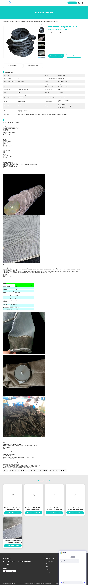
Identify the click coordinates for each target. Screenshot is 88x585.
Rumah (33, 2)
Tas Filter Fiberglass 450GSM (17, 470)
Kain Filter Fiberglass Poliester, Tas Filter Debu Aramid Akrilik (75, 508)
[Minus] (84, 552)
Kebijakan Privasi (7, 583)
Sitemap (13, 583)
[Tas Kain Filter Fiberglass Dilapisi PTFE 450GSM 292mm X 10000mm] (19, 42)
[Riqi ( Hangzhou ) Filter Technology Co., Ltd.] (9, 3)
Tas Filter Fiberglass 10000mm (58, 470)
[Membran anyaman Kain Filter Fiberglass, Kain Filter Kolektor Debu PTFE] (12, 528)
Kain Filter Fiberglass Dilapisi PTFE (38, 470)
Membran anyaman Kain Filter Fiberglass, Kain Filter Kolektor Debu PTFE (13, 541)
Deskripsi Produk (33, 65)
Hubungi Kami (62, 2)
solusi (52, 2)
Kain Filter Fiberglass (20, 21)
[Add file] (61, 582)
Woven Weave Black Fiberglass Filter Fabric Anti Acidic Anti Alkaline (54, 508)
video (56, 2)
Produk (45, 2)
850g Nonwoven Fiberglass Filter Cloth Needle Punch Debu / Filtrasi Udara (12, 508)
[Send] (84, 582)
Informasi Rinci (12, 65)
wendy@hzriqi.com (10, 571)
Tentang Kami (39, 2)
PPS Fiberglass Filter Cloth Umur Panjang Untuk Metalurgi (33, 508)
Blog (49, 2)
